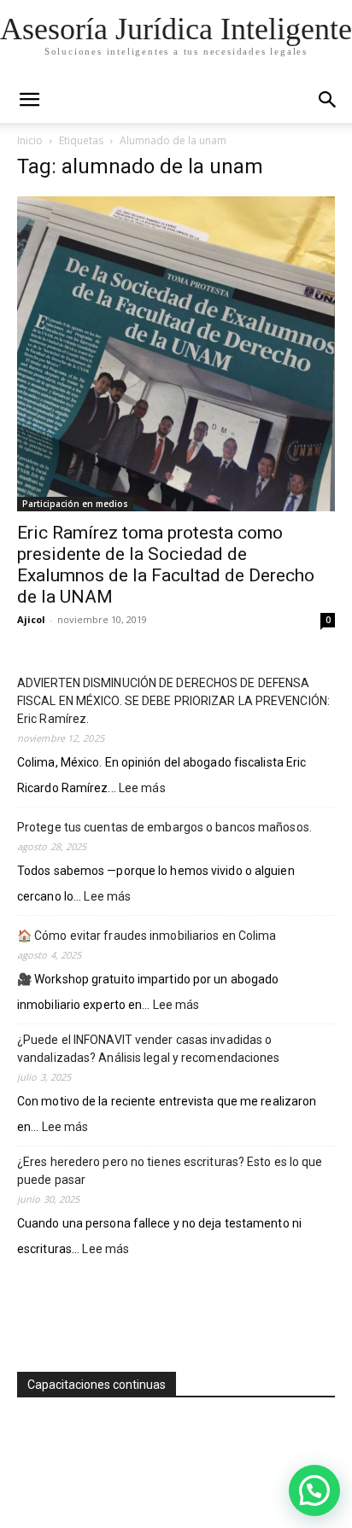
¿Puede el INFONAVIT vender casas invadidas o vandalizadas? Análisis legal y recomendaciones (148, 1048)
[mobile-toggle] (29, 100)
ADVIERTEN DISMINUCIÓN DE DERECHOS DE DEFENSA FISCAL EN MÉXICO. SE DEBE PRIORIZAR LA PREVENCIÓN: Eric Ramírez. (173, 701)
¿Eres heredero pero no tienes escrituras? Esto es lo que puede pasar (170, 1171)
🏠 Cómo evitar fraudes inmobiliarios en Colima (147, 935)
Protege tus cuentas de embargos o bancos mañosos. (164, 827)
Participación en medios (75, 504)
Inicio (30, 140)
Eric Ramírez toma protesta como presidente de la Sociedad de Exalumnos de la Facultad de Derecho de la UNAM (165, 564)
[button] (328, 100)
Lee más (142, 789)
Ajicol (31, 619)
